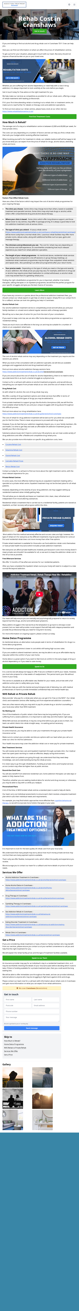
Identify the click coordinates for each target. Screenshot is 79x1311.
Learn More (39, 290)
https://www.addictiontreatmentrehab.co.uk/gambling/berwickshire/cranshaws (37, 906)
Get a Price (8, 1055)
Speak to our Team (39, 958)
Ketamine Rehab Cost (14, 450)
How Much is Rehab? (12, 1041)
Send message (32, 1028)
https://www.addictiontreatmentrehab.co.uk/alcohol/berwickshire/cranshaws (36, 880)
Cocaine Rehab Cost (13, 444)
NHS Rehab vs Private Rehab (15, 1048)
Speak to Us (39, 666)
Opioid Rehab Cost (13, 455)
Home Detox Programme (14, 1044)
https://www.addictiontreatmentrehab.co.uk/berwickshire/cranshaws (33, 935)
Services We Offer (11, 1051)
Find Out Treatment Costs (39, 116)
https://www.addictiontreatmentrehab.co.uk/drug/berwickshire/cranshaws (35, 898)
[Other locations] (69, 4)
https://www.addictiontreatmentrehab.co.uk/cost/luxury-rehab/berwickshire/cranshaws (40, 232)
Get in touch (39, 31)
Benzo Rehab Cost (13, 466)
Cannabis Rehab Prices (14, 461)
